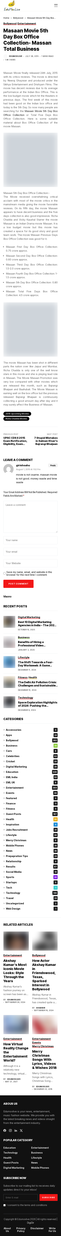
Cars (31, 750)
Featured (31, 798)
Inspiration (31, 824)
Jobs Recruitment (31, 829)
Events (31, 792)
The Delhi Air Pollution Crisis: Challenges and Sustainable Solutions (37, 685)
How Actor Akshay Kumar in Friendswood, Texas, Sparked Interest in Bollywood (44, 975)
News (31, 850)
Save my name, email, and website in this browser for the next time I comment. (29, 573)
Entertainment (31, 787)
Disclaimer (37, 1228)
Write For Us (52, 1230)
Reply (53, 465)
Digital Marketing (31, 766)
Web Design (31, 908)
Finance (31, 803)
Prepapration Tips (31, 856)
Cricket (31, 761)
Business (31, 745)
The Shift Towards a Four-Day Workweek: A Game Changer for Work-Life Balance (35, 667)
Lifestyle (31, 835)
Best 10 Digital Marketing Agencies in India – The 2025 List (37, 625)
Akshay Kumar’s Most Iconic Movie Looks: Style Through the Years (15, 971)
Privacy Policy (20, 1230)
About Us (7, 1230)
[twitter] (21, 1130)
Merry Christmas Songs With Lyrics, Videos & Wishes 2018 (44, 1059)
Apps (31, 735)
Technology (31, 892)
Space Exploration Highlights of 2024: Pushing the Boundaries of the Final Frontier (37, 707)
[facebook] (4, 1130)
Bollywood (18, 17)
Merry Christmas (31, 840)
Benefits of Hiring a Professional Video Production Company (32, 645)
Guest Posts (31, 814)
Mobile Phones (31, 845)
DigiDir (30, 1222)
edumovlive (15, 56)
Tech (31, 887)
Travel (31, 898)
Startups (31, 882)
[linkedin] (16, 1130)
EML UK (31, 782)
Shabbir (40, 1008)
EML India (31, 777)
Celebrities (31, 756)
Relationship (31, 861)
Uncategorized (31, 903)
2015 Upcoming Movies (17, 413)
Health (31, 819)
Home (6, 17)
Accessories (31, 729)
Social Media (31, 871)
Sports (31, 877)
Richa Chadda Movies (16, 418)
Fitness (31, 808)
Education (31, 771)
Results (31, 866)
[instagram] (10, 1130)
